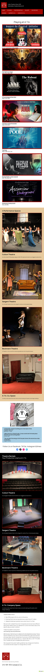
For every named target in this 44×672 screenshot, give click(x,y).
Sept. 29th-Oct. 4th (7, 150)
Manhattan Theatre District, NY (16, 6)
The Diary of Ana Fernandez (9, 123)
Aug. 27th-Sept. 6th (7, 72)
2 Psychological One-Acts (9, 97)
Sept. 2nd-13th (6, 98)
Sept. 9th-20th (6, 125)
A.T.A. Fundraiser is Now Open (10, 48)
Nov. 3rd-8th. (8, 204)
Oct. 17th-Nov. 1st (10, 177)
